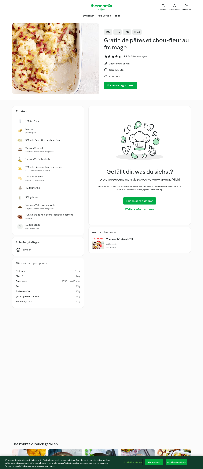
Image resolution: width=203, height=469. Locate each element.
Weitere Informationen (139, 209)
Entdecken (88, 15)
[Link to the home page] (101, 7)
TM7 (108, 32)
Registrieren (174, 9)
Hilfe (118, 15)
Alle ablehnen (154, 462)
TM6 (117, 32)
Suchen (163, 9)
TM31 (137, 32)
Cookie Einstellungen (133, 462)
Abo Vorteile (104, 15)
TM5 (127, 32)
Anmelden (186, 9)
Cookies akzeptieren (176, 462)
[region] (101, 462)
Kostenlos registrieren (120, 85)
